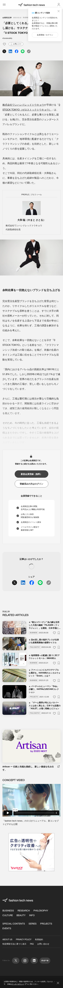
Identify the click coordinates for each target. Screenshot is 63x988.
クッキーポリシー (18, 984)
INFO (32, 915)
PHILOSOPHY (40, 910)
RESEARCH (24, 910)
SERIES (33, 924)
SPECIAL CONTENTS (13, 924)
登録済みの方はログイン (31, 483)
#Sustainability (7, 38)
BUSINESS (26, 18)
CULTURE (7, 915)
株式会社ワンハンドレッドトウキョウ (23, 104)
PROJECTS (46, 924)
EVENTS (6, 928)
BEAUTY (21, 915)
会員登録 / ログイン (45, 35)
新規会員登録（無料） (31, 474)
